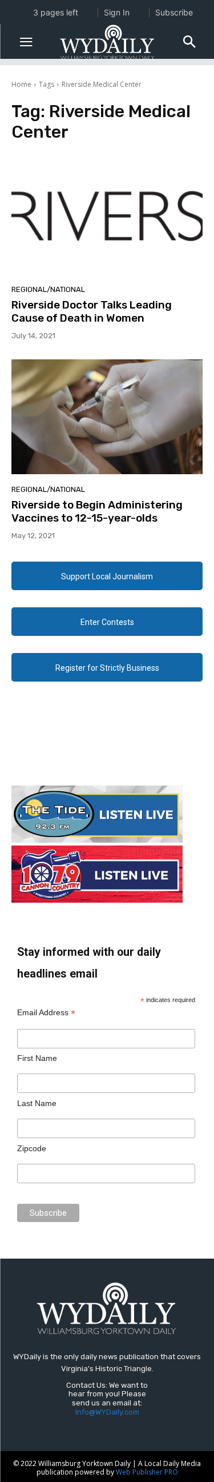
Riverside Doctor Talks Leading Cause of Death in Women (91, 311)
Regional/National (48, 289)
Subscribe (174, 12)
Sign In (117, 12)
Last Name (36, 1103)
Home (21, 84)
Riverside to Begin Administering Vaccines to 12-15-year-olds (97, 511)
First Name (37, 1058)
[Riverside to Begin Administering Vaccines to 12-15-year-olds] (107, 416)
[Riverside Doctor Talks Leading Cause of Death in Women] (107, 216)
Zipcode (31, 1148)
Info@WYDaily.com (107, 1412)
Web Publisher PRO (147, 1472)
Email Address (46, 1012)
